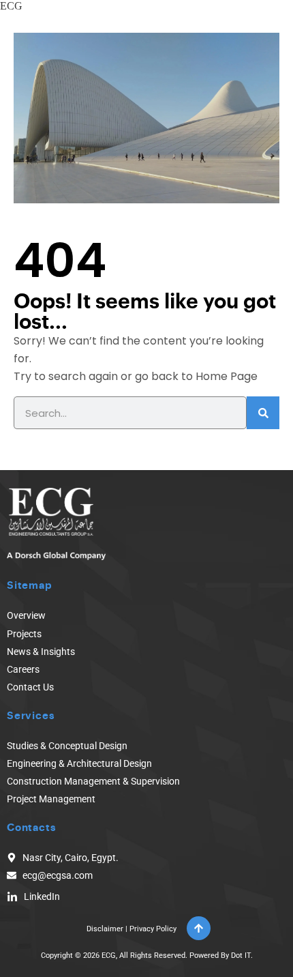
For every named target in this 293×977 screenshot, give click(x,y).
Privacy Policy (152, 928)
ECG (11, 6)
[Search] (263, 412)
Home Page (227, 376)
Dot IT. (242, 955)
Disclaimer (105, 928)
